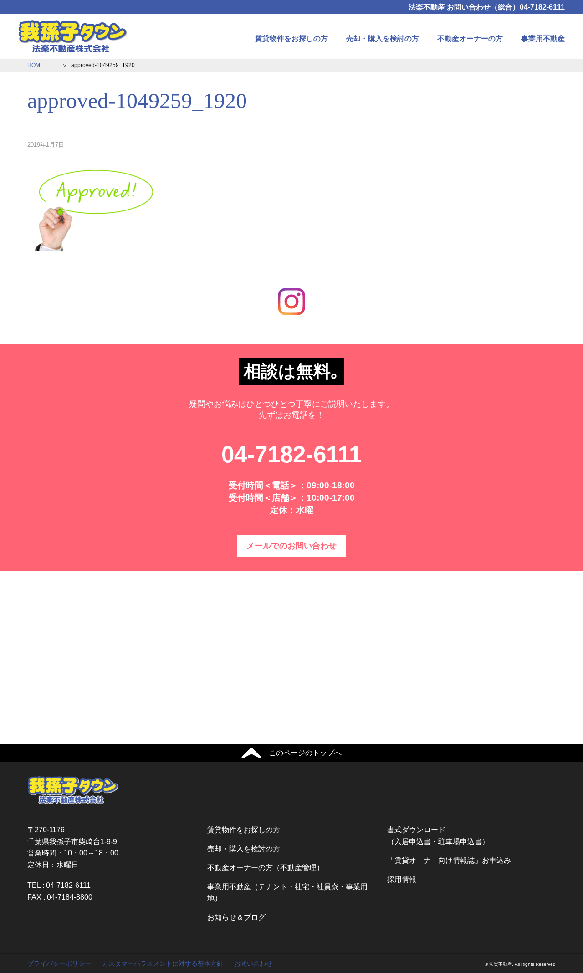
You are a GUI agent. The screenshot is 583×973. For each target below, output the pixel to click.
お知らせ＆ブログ (236, 917)
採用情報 (401, 879)
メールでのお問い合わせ (291, 545)
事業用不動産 (543, 38)
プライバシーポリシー (59, 963)
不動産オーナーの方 (470, 38)
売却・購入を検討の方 (382, 38)
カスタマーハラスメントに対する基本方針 (162, 963)
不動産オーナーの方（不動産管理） (265, 867)
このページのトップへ (305, 753)
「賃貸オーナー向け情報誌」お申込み (449, 860)
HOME (35, 65)
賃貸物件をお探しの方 (291, 38)
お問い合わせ (253, 963)
